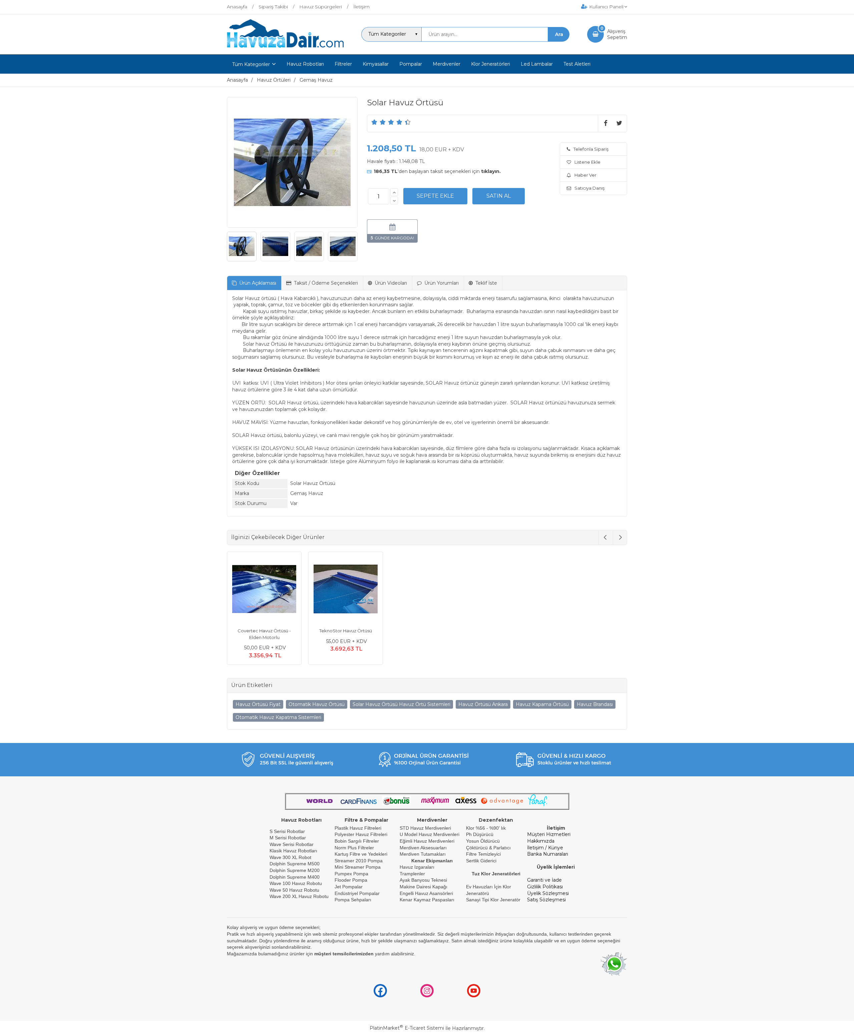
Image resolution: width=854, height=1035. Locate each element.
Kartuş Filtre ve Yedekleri (361, 854)
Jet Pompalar (349, 886)
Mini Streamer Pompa (358, 867)
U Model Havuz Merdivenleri (429, 834)
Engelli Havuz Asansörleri (426, 893)
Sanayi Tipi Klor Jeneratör (493, 899)
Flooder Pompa (351, 880)
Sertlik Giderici (481, 860)
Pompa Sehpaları (353, 899)
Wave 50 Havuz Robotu (295, 890)
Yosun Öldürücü (483, 841)
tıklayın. (491, 171)
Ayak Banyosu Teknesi (423, 880)
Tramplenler (412, 873)
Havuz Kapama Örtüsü (542, 704)
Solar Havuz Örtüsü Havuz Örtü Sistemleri (401, 704)
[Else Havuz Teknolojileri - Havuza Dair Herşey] (285, 48)
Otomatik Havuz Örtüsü (317, 704)
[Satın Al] (498, 196)
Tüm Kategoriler (251, 64)
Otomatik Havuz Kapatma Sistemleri (278, 717)
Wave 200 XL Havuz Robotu (300, 896)
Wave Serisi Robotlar (292, 844)
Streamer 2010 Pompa (359, 860)
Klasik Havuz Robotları (293, 850)
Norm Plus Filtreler (354, 847)
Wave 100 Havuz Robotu (296, 883)
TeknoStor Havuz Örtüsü (345, 630)
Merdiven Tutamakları (423, 854)
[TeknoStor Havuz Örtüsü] (346, 590)
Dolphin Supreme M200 (295, 870)
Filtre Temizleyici (483, 854)
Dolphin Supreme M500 (295, 863)
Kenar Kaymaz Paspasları (427, 899)
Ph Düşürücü (479, 834)
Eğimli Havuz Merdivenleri (427, 841)
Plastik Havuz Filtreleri (358, 828)
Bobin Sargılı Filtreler (357, 841)
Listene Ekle (587, 162)
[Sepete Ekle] (435, 196)
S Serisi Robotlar (287, 831)
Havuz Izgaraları (417, 867)
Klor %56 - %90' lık (486, 828)
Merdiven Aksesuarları (423, 847)
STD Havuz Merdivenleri (425, 828)
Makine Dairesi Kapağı (423, 886)
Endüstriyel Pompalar (357, 893)
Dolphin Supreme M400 (295, 877)
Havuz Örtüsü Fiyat (258, 704)
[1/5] (374, 122)
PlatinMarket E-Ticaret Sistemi (407, 1028)
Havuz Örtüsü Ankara (483, 704)
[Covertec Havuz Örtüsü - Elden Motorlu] (264, 590)
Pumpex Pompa (351, 873)
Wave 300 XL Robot (290, 857)
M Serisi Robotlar (288, 837)
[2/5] (378, 122)
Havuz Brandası (595, 704)
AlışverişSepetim (617, 34)
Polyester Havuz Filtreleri (361, 834)
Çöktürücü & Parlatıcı (488, 847)
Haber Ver (585, 175)
